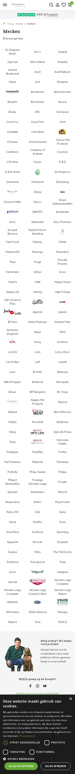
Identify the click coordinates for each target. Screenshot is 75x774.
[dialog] (37, 734)
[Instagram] (37, 686)
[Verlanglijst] (63, 5)
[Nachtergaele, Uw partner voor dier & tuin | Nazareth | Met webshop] (33, 5)
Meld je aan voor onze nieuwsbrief (37, 693)
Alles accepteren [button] (21, 766)
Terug (10, 23)
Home (19, 23)
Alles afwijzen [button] (55, 766)
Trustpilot (52, 14)
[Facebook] (30, 686)
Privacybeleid (27, 736)
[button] (37, 759)
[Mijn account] (57, 5)
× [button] (70, 698)
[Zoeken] (51, 5)
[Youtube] (44, 686)
